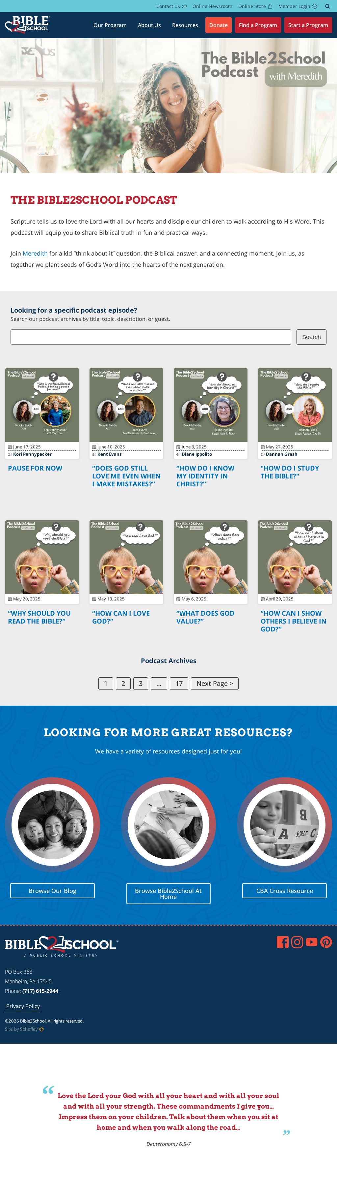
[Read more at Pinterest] (326, 942)
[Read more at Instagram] (297, 942)
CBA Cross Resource (284, 890)
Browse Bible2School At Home (168, 893)
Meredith (35, 253)
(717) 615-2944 (40, 991)
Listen (42, 484)
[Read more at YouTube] (312, 942)
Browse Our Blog (52, 890)
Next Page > (214, 683)
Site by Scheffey (21, 1029)
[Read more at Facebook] (283, 942)
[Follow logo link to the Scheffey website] (41, 1029)
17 (179, 683)
